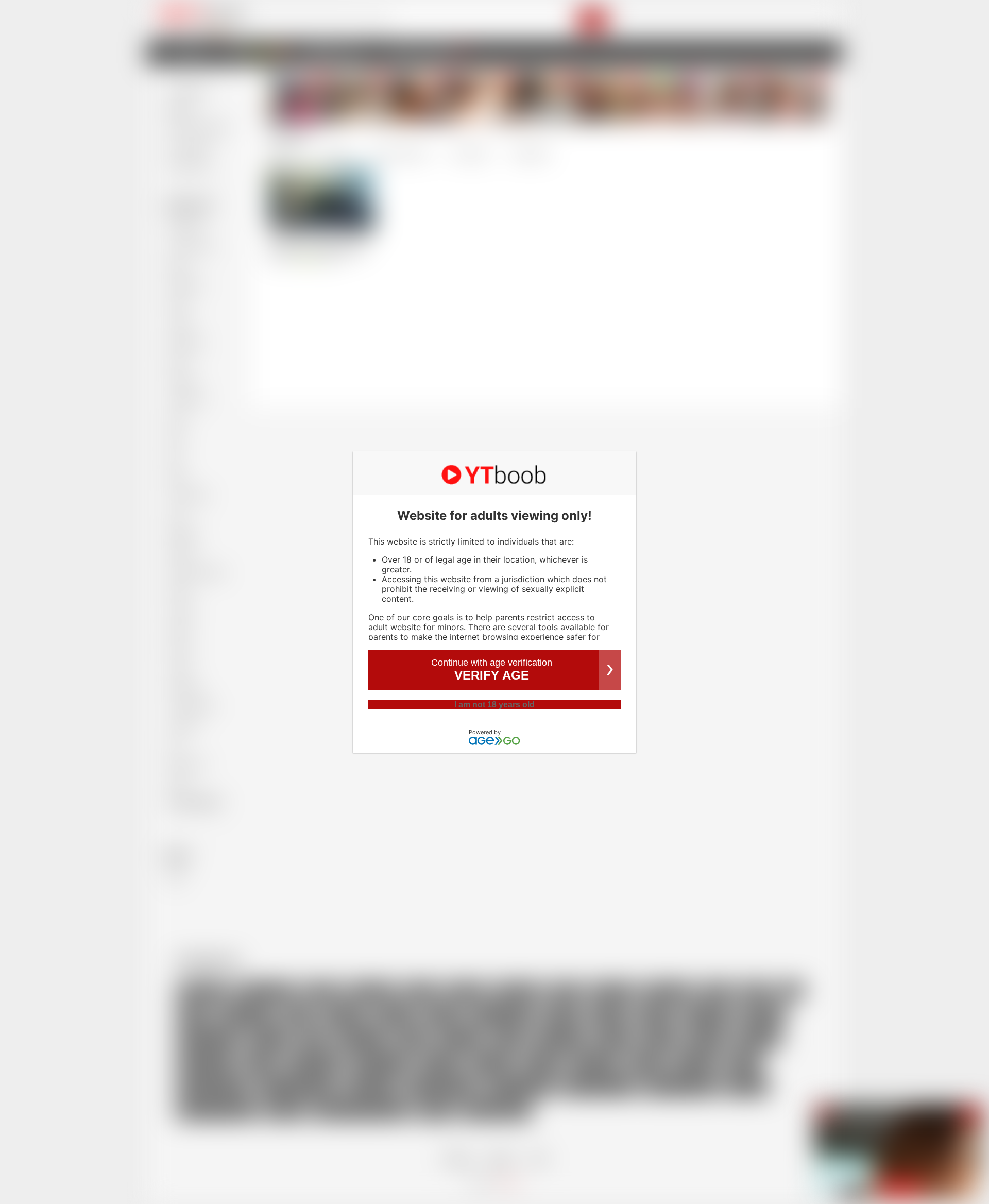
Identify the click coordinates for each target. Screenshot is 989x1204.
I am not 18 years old (494, 704)
